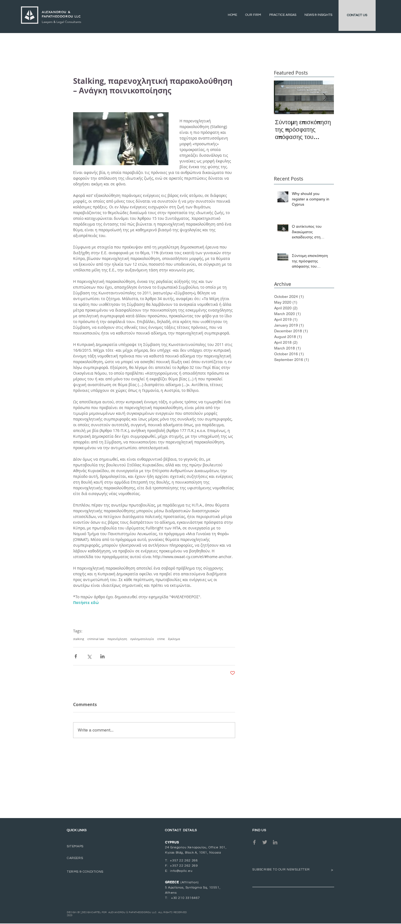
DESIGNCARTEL (91, 912)
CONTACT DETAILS (181, 830)
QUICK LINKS (76, 830)
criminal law (95, 639)
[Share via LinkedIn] (102, 656)
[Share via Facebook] (75, 656)
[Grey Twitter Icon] (265, 842)
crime (161, 639)
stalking (78, 639)
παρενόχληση (117, 639)
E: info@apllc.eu (178, 871)
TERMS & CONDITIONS (85, 871)
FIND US (259, 830)
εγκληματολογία (142, 639)
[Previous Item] (282, 97)
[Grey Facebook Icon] (254, 842)
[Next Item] (325, 97)
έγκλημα (174, 639)
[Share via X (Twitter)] (89, 656)
